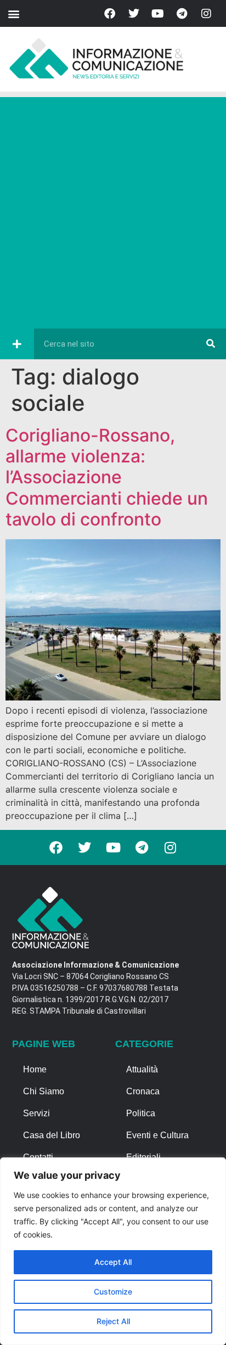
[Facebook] (110, 14)
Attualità (142, 1069)
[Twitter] (134, 14)
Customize (113, 1291)
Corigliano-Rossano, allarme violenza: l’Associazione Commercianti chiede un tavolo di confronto (106, 477)
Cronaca (143, 1091)
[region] (113, 1251)
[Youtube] (158, 14)
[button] (13, 13)
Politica (140, 1113)
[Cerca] (210, 344)
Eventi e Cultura (157, 1135)
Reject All (113, 1321)
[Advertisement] (113, 210)
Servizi (36, 1113)
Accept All (113, 1262)
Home (35, 1069)
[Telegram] (182, 14)
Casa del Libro (51, 1135)
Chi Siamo (43, 1091)
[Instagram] (206, 14)
